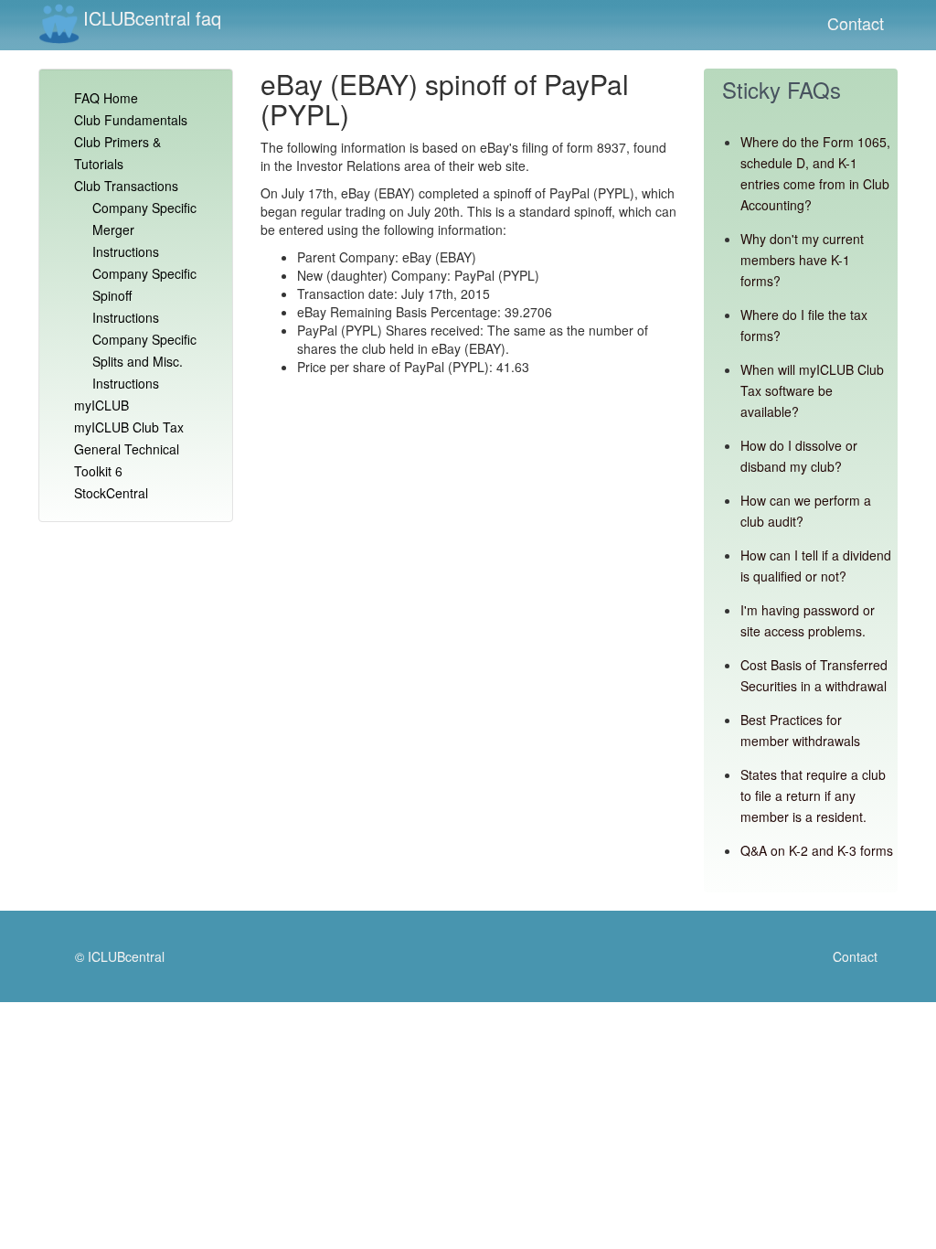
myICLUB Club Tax (129, 427)
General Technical (126, 449)
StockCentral (111, 493)
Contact (855, 23)
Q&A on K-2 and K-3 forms (816, 850)
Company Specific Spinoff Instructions (144, 295)
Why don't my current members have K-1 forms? (802, 260)
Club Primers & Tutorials (117, 153)
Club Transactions (126, 185)
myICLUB (101, 405)
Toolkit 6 (98, 471)
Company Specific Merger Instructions (144, 229)
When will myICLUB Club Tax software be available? (812, 390)
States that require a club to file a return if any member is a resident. (813, 795)
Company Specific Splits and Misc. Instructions (144, 361)
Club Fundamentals (130, 120)
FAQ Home (106, 98)
